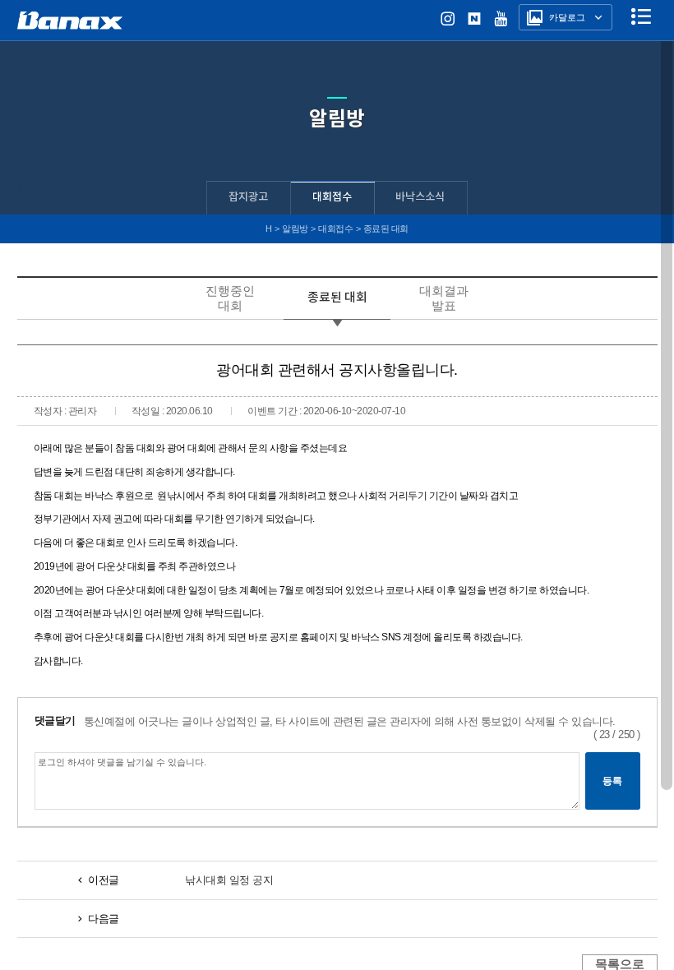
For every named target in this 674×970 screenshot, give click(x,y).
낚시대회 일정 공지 (229, 880)
